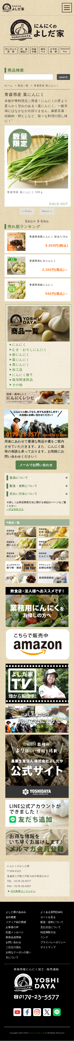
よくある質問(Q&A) (51, 912)
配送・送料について (23, 485)
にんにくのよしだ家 (38, 1033)
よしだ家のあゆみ (16, 912)
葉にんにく (21, 359)
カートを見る (48, 917)
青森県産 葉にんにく (46, 85)
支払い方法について (23, 493)
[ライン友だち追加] (37, 813)
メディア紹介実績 (16, 922)
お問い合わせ (13, 942)
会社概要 (11, 917)
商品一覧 (23, 85)
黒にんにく (21, 364)
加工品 (17, 369)
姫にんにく (21, 354)
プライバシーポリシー (53, 942)
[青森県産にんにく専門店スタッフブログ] (37, 719)
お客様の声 (12, 927)
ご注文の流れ (13, 947)
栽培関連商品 (22, 379)
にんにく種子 (22, 374)
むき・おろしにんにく (29, 349)
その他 (17, 384)
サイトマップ (48, 947)
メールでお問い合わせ (36, 465)
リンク (44, 937)
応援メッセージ (14, 932)
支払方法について (50, 927)
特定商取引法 (48, 932)
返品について (19, 477)
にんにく (19, 344)
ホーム (8, 85)
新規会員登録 (13, 937)
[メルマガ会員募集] (37, 842)
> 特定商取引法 (15, 509)
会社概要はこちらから (23, 891)
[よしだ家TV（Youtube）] (37, 683)
